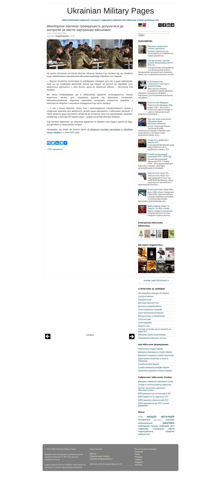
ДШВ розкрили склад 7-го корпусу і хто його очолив (158, 207)
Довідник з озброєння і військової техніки (155, 381)
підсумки (154, 426)
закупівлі (117, 20)
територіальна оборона (156, 431)
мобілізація (73, 20)
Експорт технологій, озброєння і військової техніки (151, 389)
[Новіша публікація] (48, 338)
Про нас (93, 453)
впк (124, 20)
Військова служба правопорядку (152, 335)
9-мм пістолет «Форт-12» (158, 173)
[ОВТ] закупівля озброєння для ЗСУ (153, 400)
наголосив (62, 73)
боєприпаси (144, 419)
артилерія (167, 416)
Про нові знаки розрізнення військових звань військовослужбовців (159, 121)
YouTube (138, 465)
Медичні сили (144, 326)
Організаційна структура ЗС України (153, 293)
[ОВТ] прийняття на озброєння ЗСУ (153, 397)
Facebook (139, 452)
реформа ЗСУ (166, 426)
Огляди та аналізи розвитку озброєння (154, 385)
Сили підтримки (145, 323)
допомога (149, 20)
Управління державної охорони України (155, 371)
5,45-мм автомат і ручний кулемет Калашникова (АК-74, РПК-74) (160, 63)
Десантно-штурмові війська (150, 306)
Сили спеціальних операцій (150, 309)
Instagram (139, 462)
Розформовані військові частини (152, 338)
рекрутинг (85, 20)
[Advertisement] (90, 305)
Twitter (137, 454)
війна (64, 20)
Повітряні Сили (144, 300)
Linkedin (138, 459)
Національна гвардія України (150, 349)
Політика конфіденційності (101, 459)
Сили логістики (144, 319)
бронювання (158, 420)
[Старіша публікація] (132, 338)
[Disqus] (90, 183)
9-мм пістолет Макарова (158, 103)
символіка (143, 428)
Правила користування (100, 456)
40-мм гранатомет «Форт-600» (160, 189)
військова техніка (135, 20)
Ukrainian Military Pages (110, 10)
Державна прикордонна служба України (155, 352)
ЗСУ (50, 149)
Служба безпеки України (148, 364)
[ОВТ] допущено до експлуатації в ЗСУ (154, 393)
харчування (57, 149)
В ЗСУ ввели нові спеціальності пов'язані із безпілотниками (158, 83)
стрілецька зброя (163, 428)
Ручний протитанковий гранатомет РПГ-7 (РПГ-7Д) (159, 155)
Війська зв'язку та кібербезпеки (151, 316)
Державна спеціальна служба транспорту (156, 355)
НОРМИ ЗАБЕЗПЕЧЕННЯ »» (156, 281)
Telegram (138, 457)
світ (157, 20)
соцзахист (95, 20)
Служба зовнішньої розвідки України (153, 367)
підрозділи (107, 20)
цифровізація (144, 434)
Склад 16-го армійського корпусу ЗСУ (158, 141)
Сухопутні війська (145, 296)
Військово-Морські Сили (148, 303)
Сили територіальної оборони (151, 313)
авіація (151, 416)
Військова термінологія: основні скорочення (158, 47)
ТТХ (140, 416)
